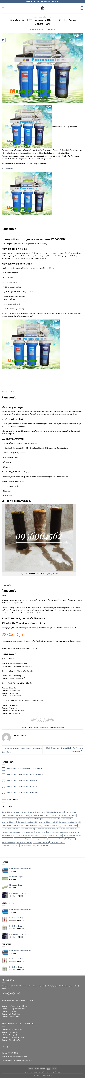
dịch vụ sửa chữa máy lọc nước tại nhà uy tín (63, 815)
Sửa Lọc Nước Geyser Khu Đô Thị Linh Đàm (22, 792)
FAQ (58, 1072)
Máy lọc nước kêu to (27, 832)
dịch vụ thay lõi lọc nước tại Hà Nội (27, 822)
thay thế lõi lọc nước (42, 845)
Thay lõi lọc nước (70, 839)
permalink (61, 727)
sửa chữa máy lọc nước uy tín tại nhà (51, 835)
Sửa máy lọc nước (8, 168)
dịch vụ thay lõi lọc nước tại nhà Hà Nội (70, 822)
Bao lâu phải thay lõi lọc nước (10, 812)
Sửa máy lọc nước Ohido (40, 839)
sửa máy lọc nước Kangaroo (22, 839)
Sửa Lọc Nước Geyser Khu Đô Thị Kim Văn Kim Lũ (25, 774)
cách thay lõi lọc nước (72, 812)
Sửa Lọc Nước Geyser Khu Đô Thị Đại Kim (22, 780)
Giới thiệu (28, 1072)
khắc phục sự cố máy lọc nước (10, 829)
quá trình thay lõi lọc (52, 832)
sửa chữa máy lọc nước (9, 835)
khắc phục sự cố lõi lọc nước (69, 825)
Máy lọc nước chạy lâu (72, 829)
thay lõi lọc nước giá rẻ (8, 842)
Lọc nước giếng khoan (27, 829)
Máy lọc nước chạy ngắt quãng (11, 832)
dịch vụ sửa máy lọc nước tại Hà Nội (29, 819)
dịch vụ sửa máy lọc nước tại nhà (50, 819)
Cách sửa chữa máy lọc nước (55, 812)
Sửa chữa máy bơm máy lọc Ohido (70, 832)
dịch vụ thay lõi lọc (67, 819)
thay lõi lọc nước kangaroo (41, 842)
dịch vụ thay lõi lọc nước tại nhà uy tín (12, 825)
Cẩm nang (46, 1072)
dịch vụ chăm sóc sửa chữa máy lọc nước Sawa (15, 815)
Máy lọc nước (61, 829)
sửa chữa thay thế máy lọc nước (73, 835)
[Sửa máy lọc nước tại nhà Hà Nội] (42, 8)
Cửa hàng (37, 1072)
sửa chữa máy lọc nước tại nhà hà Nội (28, 835)
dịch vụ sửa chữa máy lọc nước (40, 815)
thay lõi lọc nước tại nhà (57, 842)
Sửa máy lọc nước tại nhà (42, 17)
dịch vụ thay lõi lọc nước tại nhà (48, 822)
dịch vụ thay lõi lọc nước (9, 822)
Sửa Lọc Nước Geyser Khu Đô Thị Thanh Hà (22, 786)
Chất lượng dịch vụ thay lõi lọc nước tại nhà (33, 812)
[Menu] (3, 8)
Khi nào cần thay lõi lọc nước (51, 825)
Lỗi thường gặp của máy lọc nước (45, 829)
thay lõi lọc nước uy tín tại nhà (10, 845)
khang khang (50, 29)
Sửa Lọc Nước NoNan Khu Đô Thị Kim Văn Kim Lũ (25, 768)
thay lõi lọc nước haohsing (24, 842)
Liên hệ (53, 1072)
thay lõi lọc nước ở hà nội (28, 845)
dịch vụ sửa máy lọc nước (9, 819)
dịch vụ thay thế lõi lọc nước (33, 825)
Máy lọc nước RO (40, 832)
